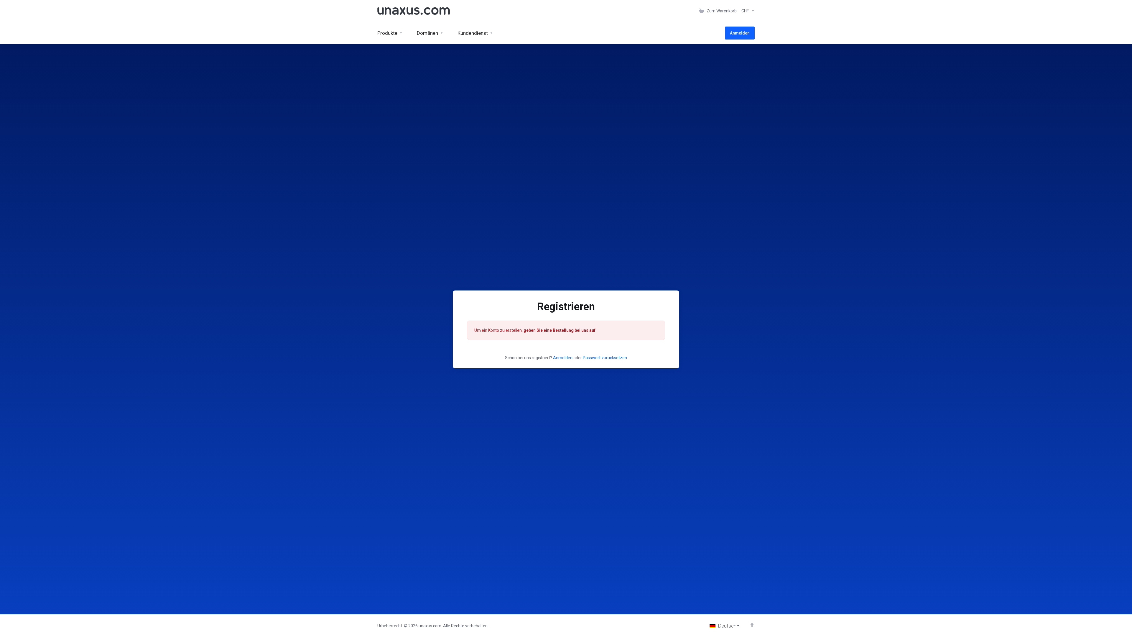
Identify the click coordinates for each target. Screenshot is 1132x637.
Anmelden (562, 357)
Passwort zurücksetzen (605, 357)
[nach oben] (752, 624)
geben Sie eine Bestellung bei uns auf (559, 330)
